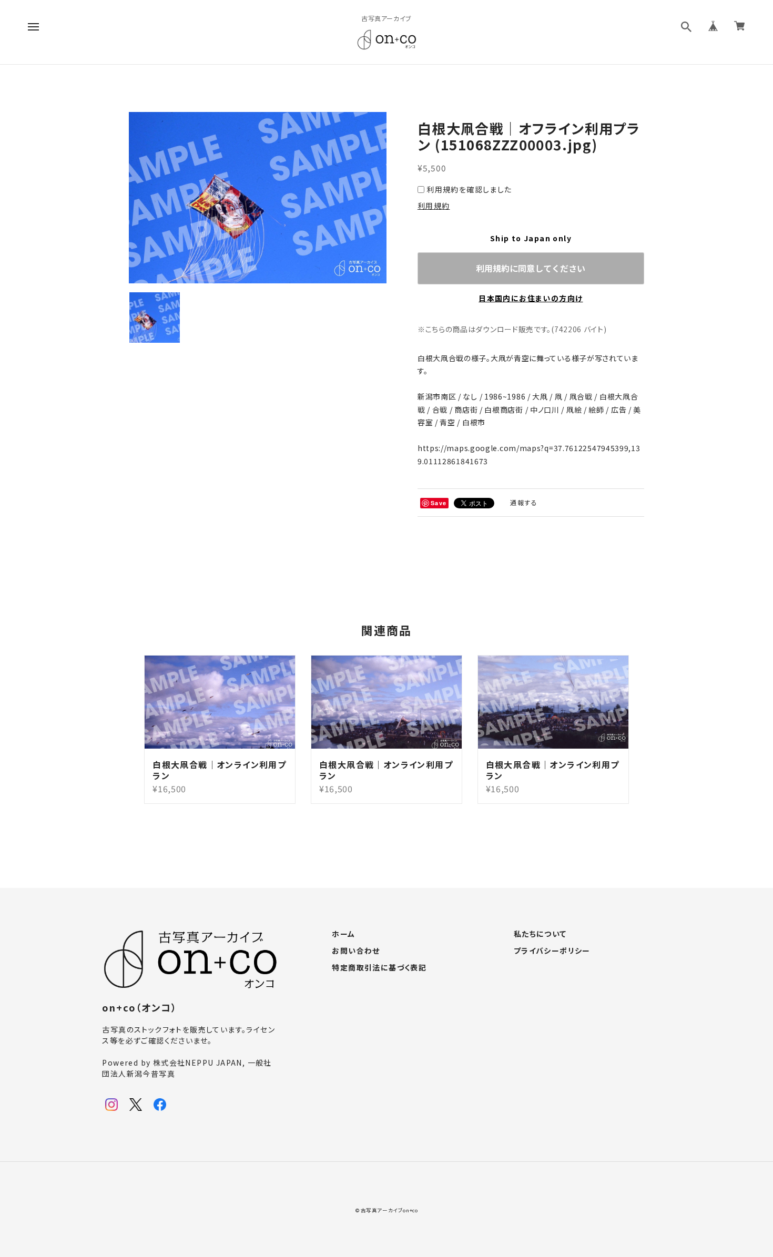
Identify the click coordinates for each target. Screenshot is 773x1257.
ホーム (343, 934)
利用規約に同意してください (530, 268)
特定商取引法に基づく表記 (379, 968)
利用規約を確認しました (469, 189)
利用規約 (434, 205)
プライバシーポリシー (552, 951)
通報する (523, 502)
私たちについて (540, 934)
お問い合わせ (356, 951)
